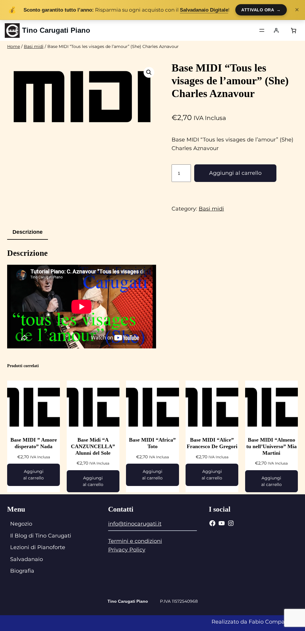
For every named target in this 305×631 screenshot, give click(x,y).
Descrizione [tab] (28, 232)
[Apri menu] (261, 30)
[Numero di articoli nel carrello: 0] (293, 30)
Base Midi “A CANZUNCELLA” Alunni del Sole (93, 446)
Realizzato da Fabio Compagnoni (255, 621)
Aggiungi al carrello (235, 173)
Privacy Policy (126, 549)
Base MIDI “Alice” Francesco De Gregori (212, 443)
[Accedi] (276, 30)
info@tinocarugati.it (134, 524)
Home (13, 46)
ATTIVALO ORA (261, 9)
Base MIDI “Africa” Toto (152, 443)
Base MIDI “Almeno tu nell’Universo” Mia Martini (271, 446)
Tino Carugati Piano (56, 30)
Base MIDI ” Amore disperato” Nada (33, 443)
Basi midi (33, 46)
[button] (149, 72)
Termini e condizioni (135, 541)
